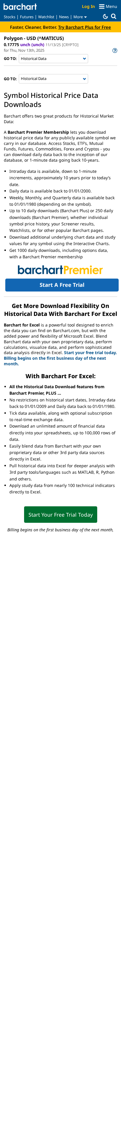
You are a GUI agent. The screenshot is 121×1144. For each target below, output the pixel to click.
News (64, 16)
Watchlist (46, 16)
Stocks (9, 16)
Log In (88, 6)
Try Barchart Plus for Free (84, 27)
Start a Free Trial (62, 284)
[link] (114, 50)
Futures (26, 16)
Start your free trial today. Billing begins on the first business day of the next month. (60, 358)
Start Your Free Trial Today (60, 514)
